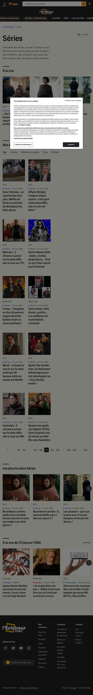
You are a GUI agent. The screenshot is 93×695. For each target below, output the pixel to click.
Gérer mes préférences (23, 144)
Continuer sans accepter (73, 100)
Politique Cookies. (25, 125)
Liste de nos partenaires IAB (23, 138)
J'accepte (71, 144)
